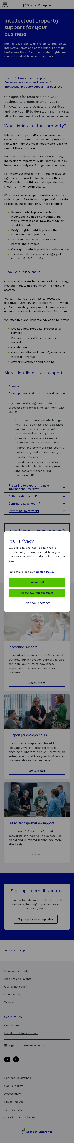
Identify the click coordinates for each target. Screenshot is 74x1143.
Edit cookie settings (37, 603)
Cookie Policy (45, 571)
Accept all (37, 582)
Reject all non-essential (37, 592)
